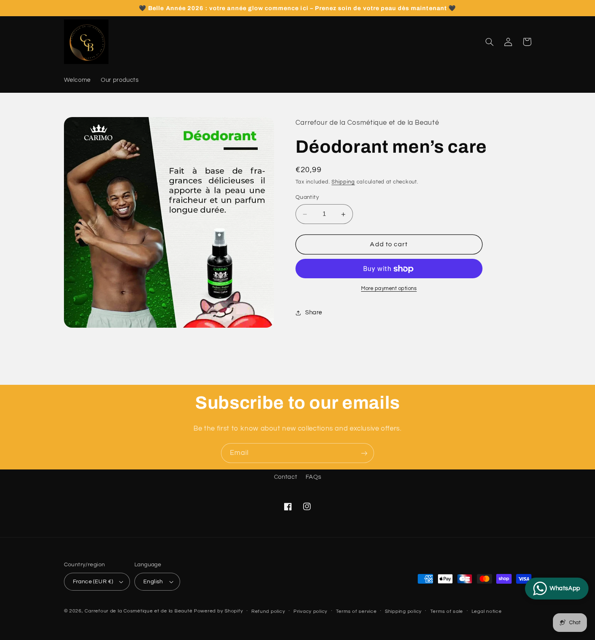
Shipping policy (403, 611)
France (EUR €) (93, 582)
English (153, 582)
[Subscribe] (364, 453)
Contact (285, 477)
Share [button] (313, 313)
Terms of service (356, 611)
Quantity (307, 198)
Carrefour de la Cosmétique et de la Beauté (138, 611)
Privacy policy (310, 611)
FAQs (313, 477)
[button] (489, 41)
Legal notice (487, 611)
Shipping (343, 182)
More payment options (389, 289)
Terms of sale (446, 611)
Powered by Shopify (218, 611)
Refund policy (268, 611)
